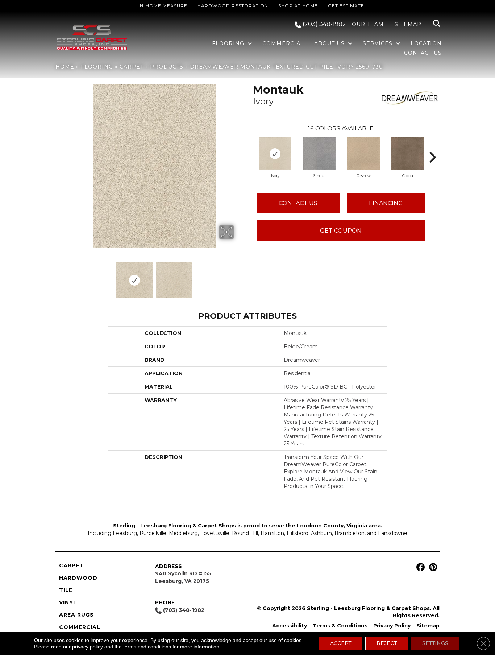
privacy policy (87, 647)
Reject (387, 643)
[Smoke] (319, 154)
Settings (435, 643)
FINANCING (386, 203)
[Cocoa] (408, 154)
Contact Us (298, 203)
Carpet (131, 66)
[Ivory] (275, 154)
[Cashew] (363, 154)
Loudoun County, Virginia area (339, 525)
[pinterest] (432, 567)
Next (238, 276)
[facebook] (419, 567)
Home (64, 66)
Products (166, 66)
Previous (70, 276)
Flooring (97, 66)
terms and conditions (147, 647)
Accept (340, 643)
